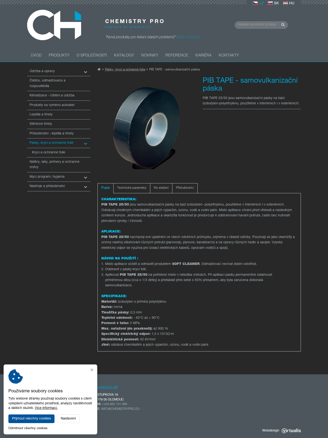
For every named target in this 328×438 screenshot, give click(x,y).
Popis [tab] (105, 188)
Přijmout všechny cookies (31, 418)
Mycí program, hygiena (47, 177)
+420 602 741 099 (114, 404)
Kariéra (203, 56)
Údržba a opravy (42, 71)
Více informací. (46, 408)
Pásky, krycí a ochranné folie (51, 143)
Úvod (36, 56)
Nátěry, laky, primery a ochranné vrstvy (54, 164)
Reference (176, 56)
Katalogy (124, 56)
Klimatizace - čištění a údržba (52, 95)
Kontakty (229, 56)
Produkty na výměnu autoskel (52, 105)
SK (276, 3)
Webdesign (270, 430)
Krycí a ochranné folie (48, 152)
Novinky (149, 56)
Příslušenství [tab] (185, 188)
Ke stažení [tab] (161, 188)
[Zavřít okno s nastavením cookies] (92, 370)
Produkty (59, 56)
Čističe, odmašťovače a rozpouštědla (48, 83)
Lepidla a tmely (41, 114)
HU (291, 3)
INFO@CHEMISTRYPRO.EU (120, 409)
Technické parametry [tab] (131, 188)
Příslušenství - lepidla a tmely (51, 133)
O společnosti (92, 56)
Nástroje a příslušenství (47, 186)
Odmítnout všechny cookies (28, 428)
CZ (261, 3)
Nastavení (68, 418)
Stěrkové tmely (41, 124)
